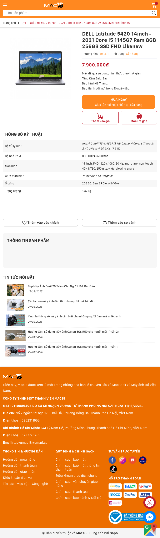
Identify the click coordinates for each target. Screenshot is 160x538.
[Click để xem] (40, 68)
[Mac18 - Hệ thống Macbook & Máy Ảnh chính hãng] (53, 5)
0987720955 (30, 435)
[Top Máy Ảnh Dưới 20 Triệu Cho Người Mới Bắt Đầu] (15, 290)
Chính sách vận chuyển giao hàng (77, 484)
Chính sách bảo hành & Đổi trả (78, 498)
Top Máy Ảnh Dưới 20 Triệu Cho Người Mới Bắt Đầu (61, 286)
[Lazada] (142, 460)
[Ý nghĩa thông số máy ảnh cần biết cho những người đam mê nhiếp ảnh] (15, 320)
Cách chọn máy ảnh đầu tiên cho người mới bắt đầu (61, 301)
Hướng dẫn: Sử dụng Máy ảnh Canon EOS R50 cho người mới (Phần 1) (73, 346)
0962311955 (30, 420)
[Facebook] (112, 460)
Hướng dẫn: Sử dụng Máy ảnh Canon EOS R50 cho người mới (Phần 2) (73, 331)
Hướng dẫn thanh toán (20, 466)
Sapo (114, 533)
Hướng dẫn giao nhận (19, 472)
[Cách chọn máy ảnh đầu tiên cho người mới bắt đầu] (15, 305)
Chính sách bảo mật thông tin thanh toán (78, 468)
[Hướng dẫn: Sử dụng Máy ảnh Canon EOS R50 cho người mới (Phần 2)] (15, 335)
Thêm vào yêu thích (43, 223)
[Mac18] (12, 376)
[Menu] (5, 5)
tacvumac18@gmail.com (32, 443)
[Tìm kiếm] (154, 13)
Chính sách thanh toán (73, 492)
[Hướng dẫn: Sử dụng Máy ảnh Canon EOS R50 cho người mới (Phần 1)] (15, 351)
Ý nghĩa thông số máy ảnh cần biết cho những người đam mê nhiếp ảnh (74, 316)
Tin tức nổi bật (19, 277)
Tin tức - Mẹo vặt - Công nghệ (25, 484)
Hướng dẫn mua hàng (19, 459)
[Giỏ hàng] (154, 4)
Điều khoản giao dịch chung (77, 476)
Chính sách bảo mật (71, 459)
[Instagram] (122, 460)
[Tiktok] (113, 469)
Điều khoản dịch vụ (17, 478)
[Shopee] (132, 460)
